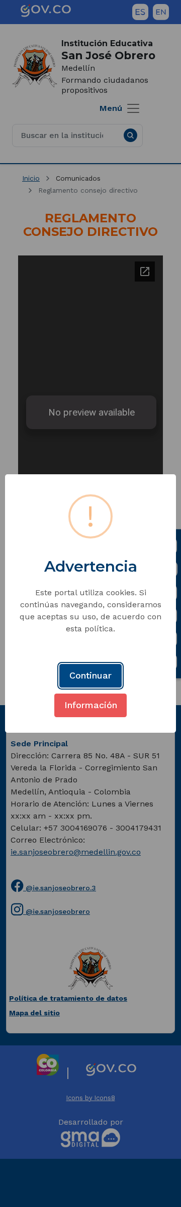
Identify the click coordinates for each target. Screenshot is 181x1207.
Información (90, 705)
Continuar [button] (90, 675)
